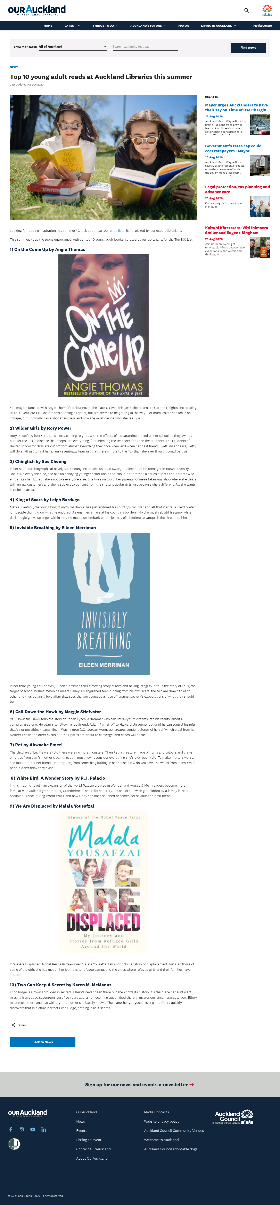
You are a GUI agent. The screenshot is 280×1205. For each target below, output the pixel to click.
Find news (248, 47)
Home (48, 26)
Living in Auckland (216, 26)
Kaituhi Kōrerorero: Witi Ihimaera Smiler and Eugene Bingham (236, 230)
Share (22, 1025)
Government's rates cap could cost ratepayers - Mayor (233, 148)
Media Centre (262, 26)
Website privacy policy (161, 1121)
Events (81, 1130)
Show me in (25, 46)
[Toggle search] (247, 10)
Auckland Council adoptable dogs (170, 1149)
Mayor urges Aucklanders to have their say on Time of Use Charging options (237, 110)
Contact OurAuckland (93, 1149)
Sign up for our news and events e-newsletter (136, 1084)
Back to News (42, 1042)
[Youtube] (32, 1130)
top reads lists (113, 231)
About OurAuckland (92, 1158)
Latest (70, 26)
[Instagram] (21, 1130)
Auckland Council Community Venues (174, 1130)
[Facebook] (10, 1130)
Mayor (183, 26)
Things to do (103, 26)
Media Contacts (156, 1112)
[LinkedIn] (43, 1130)
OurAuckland (86, 1112)
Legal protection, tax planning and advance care (237, 189)
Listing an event (88, 1140)
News (14, 67)
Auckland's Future (146, 26)
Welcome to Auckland (161, 1140)
